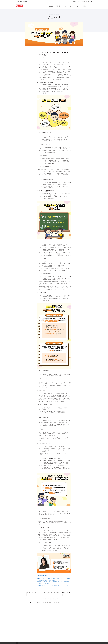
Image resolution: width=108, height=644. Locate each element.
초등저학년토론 (59, 595)
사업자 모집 (25, 1)
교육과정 (64, 6)
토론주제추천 (74, 595)
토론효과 (41, 595)
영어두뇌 (58, 6)
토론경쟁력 (35, 595)
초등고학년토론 (66, 595)
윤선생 (29, 592)
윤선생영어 (34, 592)
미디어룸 (84, 6)
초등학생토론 (56, 592)
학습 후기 (71, 6)
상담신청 (51, 6)
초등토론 (50, 592)
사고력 (75, 592)
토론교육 (46, 595)
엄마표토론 (63, 592)
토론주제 (52, 595)
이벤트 (77, 6)
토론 (39, 592)
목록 (54, 608)
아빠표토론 (69, 592)
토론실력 (29, 595)
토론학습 (44, 592)
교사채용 (87, 1)
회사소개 (90, 6)
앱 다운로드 (82, 1)
